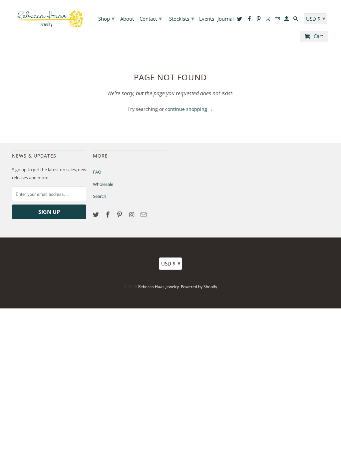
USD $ (170, 263)
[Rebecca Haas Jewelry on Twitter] (96, 215)
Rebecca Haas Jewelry (158, 286)
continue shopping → (189, 109)
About (127, 19)
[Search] (296, 20)
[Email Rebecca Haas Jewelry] (144, 215)
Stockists (181, 18)
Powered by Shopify (199, 286)
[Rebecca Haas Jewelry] (49, 18)
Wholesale (103, 184)
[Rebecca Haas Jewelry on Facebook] (108, 215)
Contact (151, 18)
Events (206, 19)
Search (99, 196)
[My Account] (287, 20)
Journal (225, 19)
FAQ (97, 172)
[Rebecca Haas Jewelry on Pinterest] (120, 215)
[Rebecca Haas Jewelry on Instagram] (132, 215)
